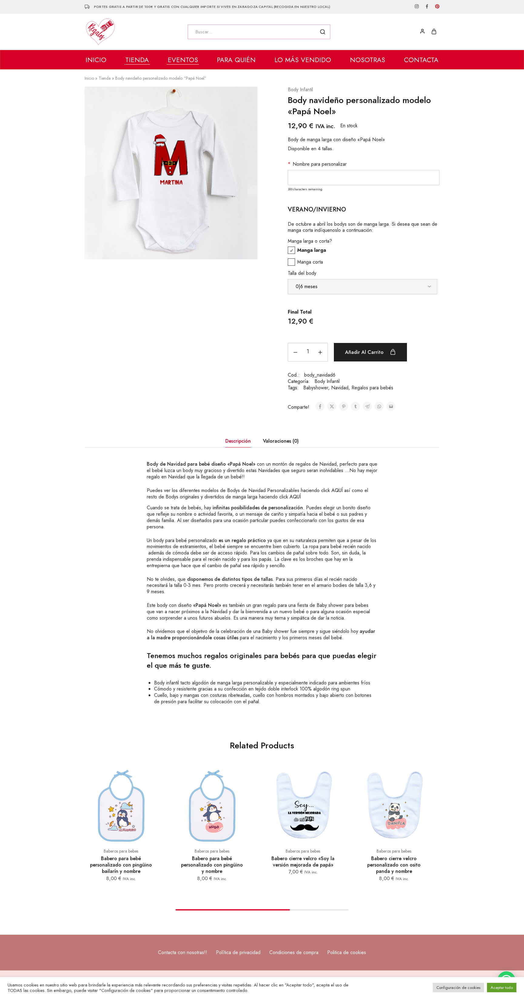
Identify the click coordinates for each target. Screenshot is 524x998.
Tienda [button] (137, 59)
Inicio (96, 59)
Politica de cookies (346, 952)
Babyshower (315, 387)
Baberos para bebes (121, 851)
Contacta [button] (421, 59)
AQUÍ (337, 490)
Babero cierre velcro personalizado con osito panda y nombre (394, 865)
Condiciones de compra (293, 952)
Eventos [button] (183, 59)
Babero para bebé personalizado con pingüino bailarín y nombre (121, 865)
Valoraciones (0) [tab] (281, 440)
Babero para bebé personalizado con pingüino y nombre (212, 865)
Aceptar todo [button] (502, 987)
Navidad (339, 387)
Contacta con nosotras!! (182, 952)
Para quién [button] (236, 59)
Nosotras (367, 59)
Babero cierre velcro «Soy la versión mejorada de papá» (302, 861)
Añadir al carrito (365, 352)
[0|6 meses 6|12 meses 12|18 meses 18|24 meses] (362, 286)
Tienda (105, 78)
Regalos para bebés (372, 387)
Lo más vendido (302, 59)
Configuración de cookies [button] (458, 987)
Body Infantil (300, 90)
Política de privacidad (238, 952)
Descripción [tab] (238, 440)
